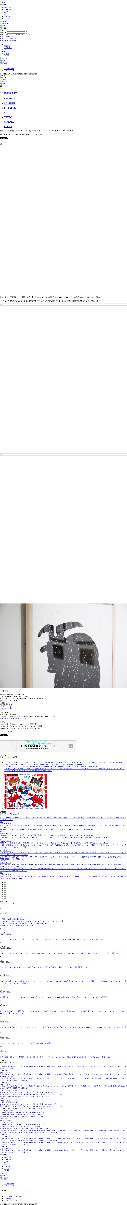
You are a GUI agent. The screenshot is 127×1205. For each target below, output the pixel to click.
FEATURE (7, 7)
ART (5, 13)
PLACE (6, 18)
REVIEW (7, 1170)
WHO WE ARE (9, 69)
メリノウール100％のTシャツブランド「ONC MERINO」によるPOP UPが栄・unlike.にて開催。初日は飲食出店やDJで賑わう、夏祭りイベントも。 (52, 939)
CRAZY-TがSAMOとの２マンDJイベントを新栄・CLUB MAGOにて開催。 (26, 1043)
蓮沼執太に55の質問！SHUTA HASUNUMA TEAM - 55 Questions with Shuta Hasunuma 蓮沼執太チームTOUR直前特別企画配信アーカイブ (52, 767)
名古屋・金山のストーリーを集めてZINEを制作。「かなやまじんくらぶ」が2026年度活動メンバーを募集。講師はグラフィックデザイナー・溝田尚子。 (54, 997)
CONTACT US (9, 70)
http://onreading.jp (5, 707)
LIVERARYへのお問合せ (13, 1196)
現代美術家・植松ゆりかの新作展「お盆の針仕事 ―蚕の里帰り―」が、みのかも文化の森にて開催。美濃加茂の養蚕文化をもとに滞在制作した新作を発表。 (56, 1057)
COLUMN (7, 9)
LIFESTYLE (8, 11)
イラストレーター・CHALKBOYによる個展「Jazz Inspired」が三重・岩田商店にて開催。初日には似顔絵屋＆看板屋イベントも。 (46, 967)
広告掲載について (10, 1198)
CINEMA (7, 16)
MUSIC (6, 15)
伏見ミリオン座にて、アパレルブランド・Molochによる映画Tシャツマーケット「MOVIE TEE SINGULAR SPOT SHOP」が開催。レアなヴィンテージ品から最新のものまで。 (62, 953)
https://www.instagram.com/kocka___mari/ (13, 718)
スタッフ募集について (12, 1200)
